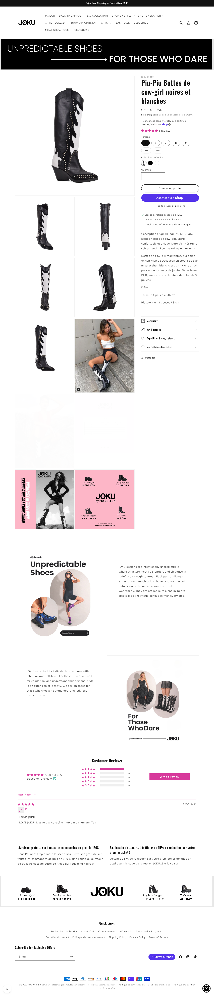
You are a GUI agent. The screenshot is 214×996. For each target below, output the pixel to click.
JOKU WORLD (34, 985)
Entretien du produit (57, 937)
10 (148, 151)
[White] (157, 163)
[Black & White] (143, 163)
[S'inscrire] (71, 957)
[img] (26, 804)
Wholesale (126, 931)
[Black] (150, 163)
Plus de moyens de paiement (170, 206)
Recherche (56, 931)
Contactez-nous (107, 931)
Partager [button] (150, 357)
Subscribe (72, 931)
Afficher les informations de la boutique (168, 224)
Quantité (146, 169)
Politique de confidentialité (132, 985)
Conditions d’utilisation (159, 985)
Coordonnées (108, 988)
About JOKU (88, 931)
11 (159, 151)
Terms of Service (158, 937)
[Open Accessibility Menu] (206, 988)
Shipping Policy (117, 937)
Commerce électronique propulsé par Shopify (63, 985)
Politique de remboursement (88, 937)
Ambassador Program (148, 931)
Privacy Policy (137, 937)
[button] (123, 15)
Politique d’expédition (184, 985)
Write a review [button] (170, 776)
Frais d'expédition (150, 114)
